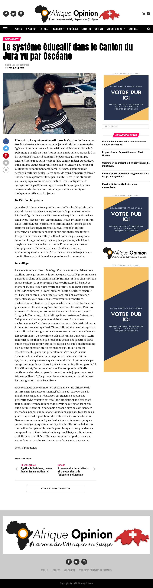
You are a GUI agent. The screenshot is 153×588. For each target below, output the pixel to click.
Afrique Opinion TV (116, 28)
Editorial (44, 28)
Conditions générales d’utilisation (95, 570)
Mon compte (69, 570)
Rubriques (57, 28)
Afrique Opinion (16, 68)
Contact (99, 28)
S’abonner (133, 28)
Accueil (18, 28)
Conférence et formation (79, 28)
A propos (30, 28)
